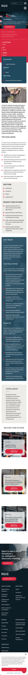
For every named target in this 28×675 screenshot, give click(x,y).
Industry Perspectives (19, 638)
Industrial (8, 191)
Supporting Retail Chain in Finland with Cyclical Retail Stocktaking (13, 207)
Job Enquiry (5, 650)
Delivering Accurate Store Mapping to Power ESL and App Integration (14, 228)
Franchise (4, 635)
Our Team (4, 632)
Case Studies (10, 32)
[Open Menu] (25, 3)
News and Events (20, 631)
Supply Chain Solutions (5, 600)
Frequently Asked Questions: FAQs (20, 623)
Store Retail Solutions (5, 614)
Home (3, 32)
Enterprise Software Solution (14, 80)
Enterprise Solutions (4, 595)
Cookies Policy (10, 672)
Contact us (9, 27)
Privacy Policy (17, 672)
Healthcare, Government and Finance (20, 597)
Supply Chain (9, 197)
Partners (4, 639)
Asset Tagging (6, 604)
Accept (14, 669)
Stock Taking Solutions (5, 590)
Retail (7, 194)
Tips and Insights (20, 634)
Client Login (8, 579)
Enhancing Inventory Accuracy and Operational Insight (14, 216)
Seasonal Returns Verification (14, 212)
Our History (5, 629)
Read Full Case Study (14, 451)
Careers (4, 626)
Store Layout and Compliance (6, 608)
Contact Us (7, 563)
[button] (26, 654)
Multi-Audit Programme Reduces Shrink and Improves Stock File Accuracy (15, 222)
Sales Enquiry (5, 647)
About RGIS (5, 622)
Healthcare (9, 188)
